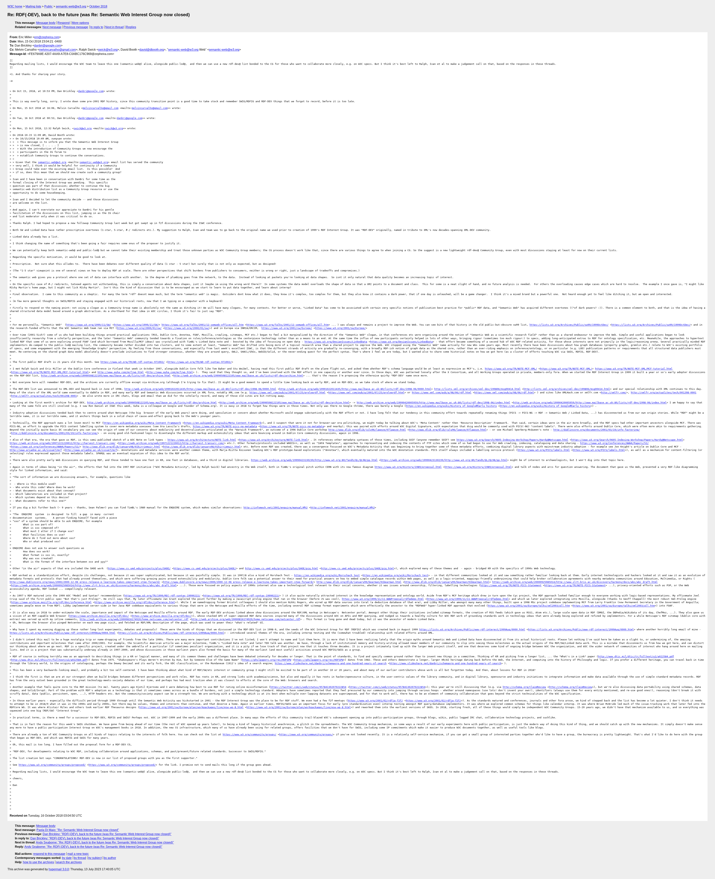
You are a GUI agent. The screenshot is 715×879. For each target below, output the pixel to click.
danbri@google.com (47, 45)
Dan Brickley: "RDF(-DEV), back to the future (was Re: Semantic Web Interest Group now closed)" (107, 834)
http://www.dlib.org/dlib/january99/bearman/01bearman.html (359, 582)
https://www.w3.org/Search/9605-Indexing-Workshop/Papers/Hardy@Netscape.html (512, 439)
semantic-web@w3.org (71, 6)
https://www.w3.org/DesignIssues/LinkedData (336, 341)
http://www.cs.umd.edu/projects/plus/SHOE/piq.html (281, 568)
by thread (80, 857)
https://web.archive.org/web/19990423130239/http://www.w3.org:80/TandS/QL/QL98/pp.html (314, 460)
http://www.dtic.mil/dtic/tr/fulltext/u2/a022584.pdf (636, 656)
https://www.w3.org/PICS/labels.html (544, 450)
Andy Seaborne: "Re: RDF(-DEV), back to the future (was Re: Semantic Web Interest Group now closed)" (105, 842)
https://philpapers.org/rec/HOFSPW (266, 659)
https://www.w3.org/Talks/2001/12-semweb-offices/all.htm (203, 324)
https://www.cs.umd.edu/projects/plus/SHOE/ (139, 568)
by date (67, 857)
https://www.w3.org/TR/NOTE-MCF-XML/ (511, 368)
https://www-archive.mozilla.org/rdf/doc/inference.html (51, 602)
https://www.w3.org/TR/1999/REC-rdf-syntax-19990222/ (162, 595)
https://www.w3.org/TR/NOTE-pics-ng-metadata (225, 426)
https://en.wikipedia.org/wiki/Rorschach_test (327, 575)
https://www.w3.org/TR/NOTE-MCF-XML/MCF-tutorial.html (634, 368)
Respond (64, 22)
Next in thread (114, 27)
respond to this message (49, 853)
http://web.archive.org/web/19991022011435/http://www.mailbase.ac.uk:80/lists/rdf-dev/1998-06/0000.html (200, 389)
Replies (131, 27)
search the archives (69, 862)
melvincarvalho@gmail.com (57, 49)
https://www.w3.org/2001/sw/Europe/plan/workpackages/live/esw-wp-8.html (191, 707)
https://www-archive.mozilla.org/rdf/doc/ (99, 615)
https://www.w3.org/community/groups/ (249, 734)
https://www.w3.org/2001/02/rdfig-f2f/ (375, 700)
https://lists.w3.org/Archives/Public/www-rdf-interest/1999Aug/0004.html (62, 632)
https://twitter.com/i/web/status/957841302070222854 (308, 687)
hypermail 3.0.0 (59, 869)
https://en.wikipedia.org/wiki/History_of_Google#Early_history (451, 406)
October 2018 (98, 6)
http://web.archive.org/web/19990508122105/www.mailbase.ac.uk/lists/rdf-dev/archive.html (106, 375)
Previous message (75, 27)
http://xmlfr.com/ (613, 392)
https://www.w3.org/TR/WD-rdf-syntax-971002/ (133, 362)
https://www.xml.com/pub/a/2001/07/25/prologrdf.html (287, 392)
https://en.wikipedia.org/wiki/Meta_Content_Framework (142, 422)
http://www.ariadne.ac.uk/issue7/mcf (36, 450)
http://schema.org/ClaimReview (524, 687)
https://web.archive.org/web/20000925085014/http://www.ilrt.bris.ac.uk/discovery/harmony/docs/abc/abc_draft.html (575, 582)
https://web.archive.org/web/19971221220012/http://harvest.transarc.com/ (62, 443)
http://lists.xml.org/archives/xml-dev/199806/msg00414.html (477, 389)
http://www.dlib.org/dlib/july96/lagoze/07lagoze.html (367, 429)
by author (110, 857)
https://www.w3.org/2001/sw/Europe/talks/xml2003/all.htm (529, 605)
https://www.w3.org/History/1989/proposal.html (408, 467)
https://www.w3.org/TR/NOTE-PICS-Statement (510, 585)
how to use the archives (38, 862)
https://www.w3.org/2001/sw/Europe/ (286, 328)
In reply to (96, 27)
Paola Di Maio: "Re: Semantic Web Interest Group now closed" (77, 830)
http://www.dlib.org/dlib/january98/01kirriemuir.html (121, 446)
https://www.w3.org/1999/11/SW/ (88, 324)
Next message (51, 27)
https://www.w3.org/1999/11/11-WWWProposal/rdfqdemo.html (383, 599)
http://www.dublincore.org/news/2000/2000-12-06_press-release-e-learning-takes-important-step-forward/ (85, 582)
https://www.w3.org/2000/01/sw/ (139, 328)
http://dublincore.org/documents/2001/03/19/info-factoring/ (596, 429)
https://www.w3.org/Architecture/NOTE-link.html (202, 439)
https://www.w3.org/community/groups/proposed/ (52, 764)
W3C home (14, 6)
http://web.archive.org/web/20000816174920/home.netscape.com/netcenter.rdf (134, 619)
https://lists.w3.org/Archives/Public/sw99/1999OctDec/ (569, 324)
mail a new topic (78, 853)
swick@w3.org (107, 49)
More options (80, 22)
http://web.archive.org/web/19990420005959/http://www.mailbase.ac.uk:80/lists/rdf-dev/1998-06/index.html (433, 402)
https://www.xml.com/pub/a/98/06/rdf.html (441, 392)
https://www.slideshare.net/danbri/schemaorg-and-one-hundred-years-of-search (331, 663)
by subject (95, 857)
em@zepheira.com (46, 37)
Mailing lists (33, 6)
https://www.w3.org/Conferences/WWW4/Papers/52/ (614, 443)
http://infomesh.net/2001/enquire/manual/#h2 (276, 507)
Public (48, 6)
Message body (45, 22)
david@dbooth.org (151, 49)
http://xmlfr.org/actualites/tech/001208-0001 (663, 392)
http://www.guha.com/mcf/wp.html (121, 372)
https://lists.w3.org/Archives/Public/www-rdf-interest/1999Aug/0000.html (472, 629)
